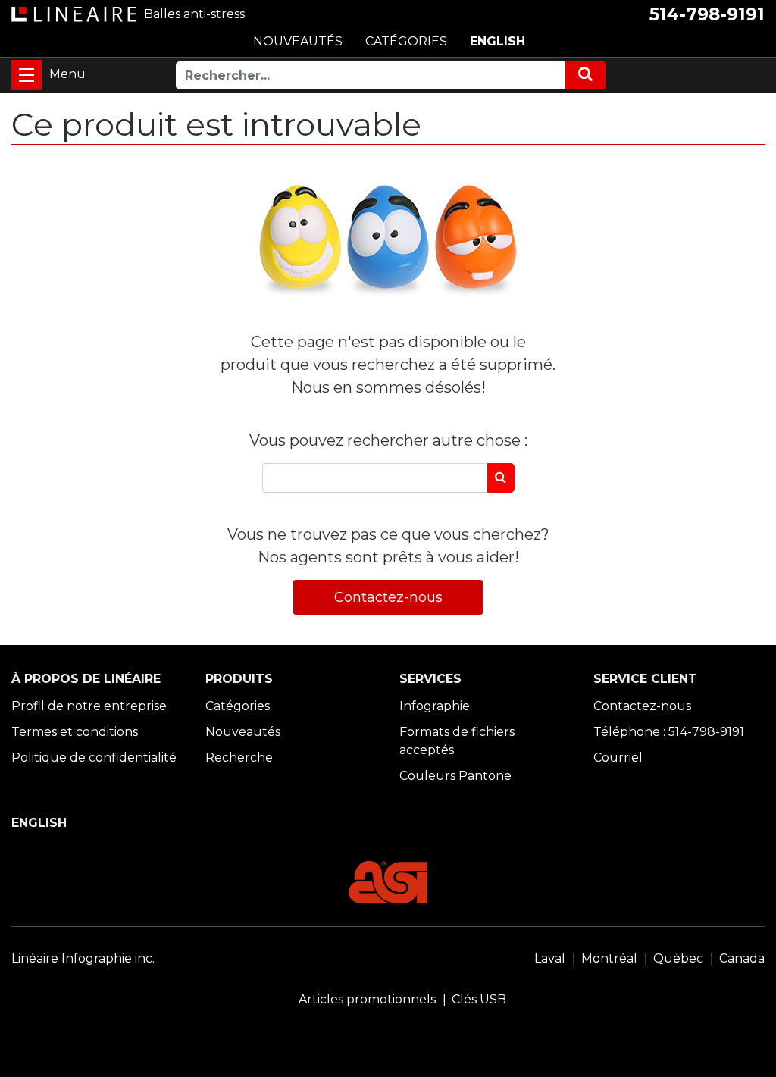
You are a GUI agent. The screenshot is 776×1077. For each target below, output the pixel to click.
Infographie (434, 706)
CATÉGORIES (406, 41)
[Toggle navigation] (26, 75)
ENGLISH (497, 41)
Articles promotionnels (367, 999)
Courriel (618, 757)
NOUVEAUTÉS (298, 41)
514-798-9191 (707, 14)
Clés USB (479, 999)
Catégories (237, 706)
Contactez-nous (388, 597)
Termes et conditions (74, 732)
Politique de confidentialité (94, 757)
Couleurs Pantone (455, 776)
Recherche (239, 757)
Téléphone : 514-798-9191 (668, 732)
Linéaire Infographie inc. (83, 958)
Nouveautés (242, 732)
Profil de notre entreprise (89, 706)
